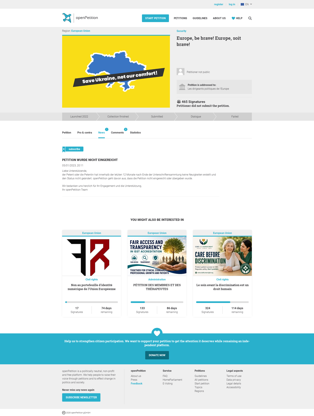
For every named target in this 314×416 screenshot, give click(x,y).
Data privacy (234, 379)
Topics (198, 387)
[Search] (250, 18)
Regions (199, 391)
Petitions (181, 18)
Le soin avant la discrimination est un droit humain (222, 287)
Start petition (155, 18)
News (101, 131)
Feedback (136, 383)
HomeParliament (172, 379)
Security (181, 31)
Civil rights (92, 279)
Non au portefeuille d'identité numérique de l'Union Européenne (92, 287)
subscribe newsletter (81, 397)
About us (219, 18)
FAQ (165, 376)
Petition (66, 132)
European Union (80, 30)
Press (134, 379)
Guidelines (200, 18)
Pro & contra (84, 132)
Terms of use (234, 376)
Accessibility (234, 387)
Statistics (135, 132)
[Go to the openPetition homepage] (80, 17)
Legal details (234, 383)
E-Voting (168, 383)
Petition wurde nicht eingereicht (90, 160)
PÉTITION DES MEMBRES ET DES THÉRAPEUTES (157, 287)
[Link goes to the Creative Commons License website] (64, 412)
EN (246, 4)
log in (232, 4)
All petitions (201, 379)
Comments (117, 131)
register (218, 4)
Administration (157, 279)
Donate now (157, 355)
